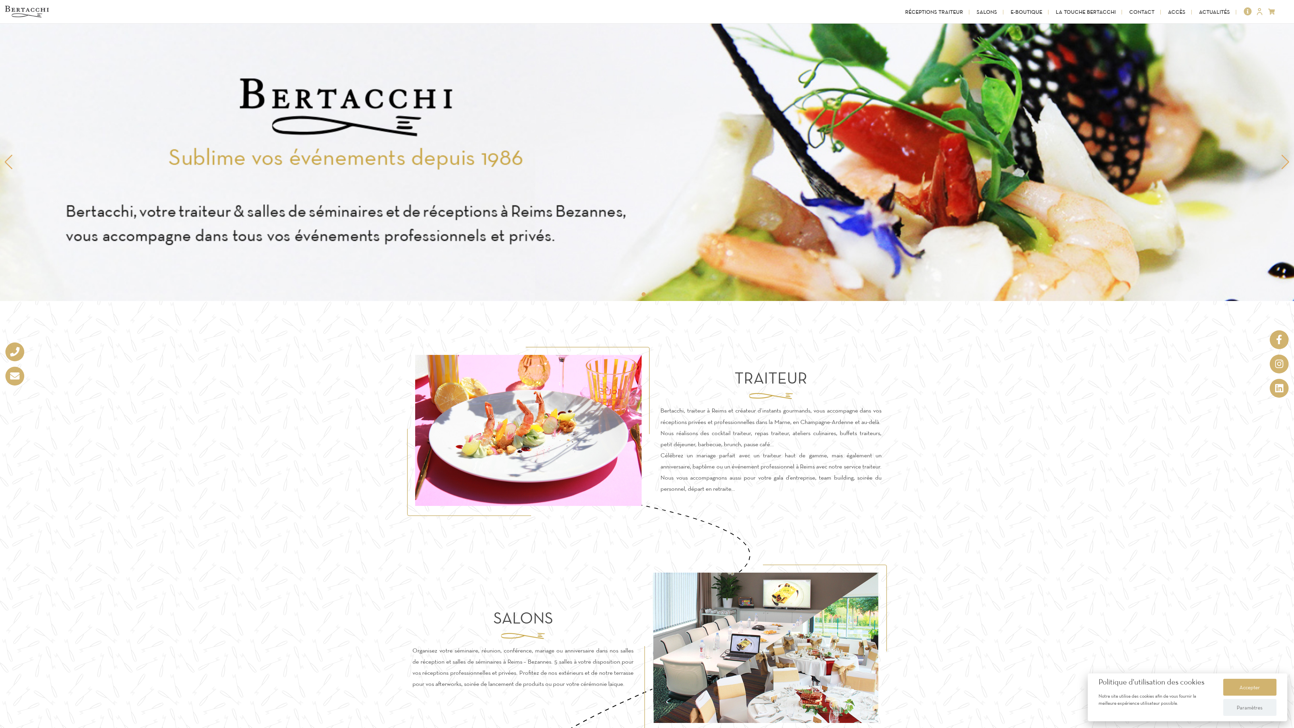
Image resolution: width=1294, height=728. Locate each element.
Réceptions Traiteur (934, 11)
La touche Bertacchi (1086, 11)
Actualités (1214, 11)
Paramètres (1250, 707)
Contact (1141, 11)
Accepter (1249, 687)
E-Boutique (1026, 11)
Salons (987, 11)
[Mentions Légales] (1247, 11)
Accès (1176, 11)
